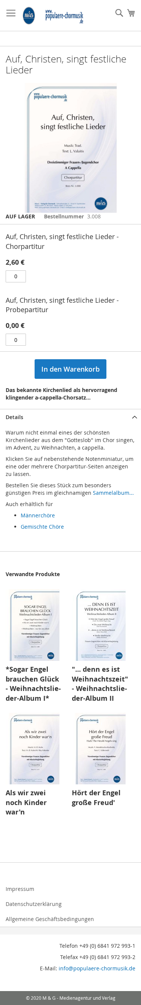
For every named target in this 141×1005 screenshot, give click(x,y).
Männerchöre (38, 515)
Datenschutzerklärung (34, 903)
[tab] (70, 417)
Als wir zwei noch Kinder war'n (26, 802)
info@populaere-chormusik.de (97, 968)
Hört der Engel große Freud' (96, 797)
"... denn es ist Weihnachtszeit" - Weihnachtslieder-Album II (100, 684)
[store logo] (53, 15)
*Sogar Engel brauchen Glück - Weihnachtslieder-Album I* (33, 684)
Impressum (20, 888)
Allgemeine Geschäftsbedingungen (50, 919)
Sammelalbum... (113, 492)
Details (14, 417)
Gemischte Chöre (42, 526)
